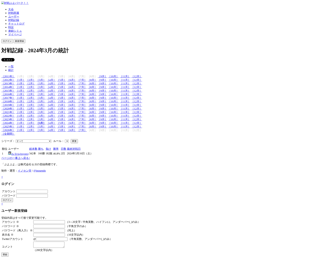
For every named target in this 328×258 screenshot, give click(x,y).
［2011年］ (8, 76)
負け (48, 148)
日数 (63, 148)
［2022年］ (8, 115)
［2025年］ (8, 126)
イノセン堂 (24, 170)
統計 (11, 70)
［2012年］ (8, 80)
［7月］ (82, 80)
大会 (11, 9)
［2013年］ (8, 83)
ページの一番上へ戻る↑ (15, 158)
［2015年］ (8, 90)
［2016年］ (8, 94)
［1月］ (20, 80)
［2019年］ (8, 105)
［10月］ (113, 76)
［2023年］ (8, 119)
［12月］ (136, 76)
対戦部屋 (13, 12)
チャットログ (16, 23)
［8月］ (92, 80)
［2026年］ (8, 130)
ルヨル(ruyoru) (20, 153)
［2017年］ (8, 97)
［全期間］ (8, 133)
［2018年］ (8, 101)
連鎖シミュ (15, 30)
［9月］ (102, 76)
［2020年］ (8, 108)
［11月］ (125, 76)
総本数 (33, 148)
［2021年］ (8, 112)
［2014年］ (8, 87)
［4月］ (51, 80)
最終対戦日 (74, 148)
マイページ (15, 34)
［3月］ (41, 80)
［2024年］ (8, 123)
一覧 (11, 66)
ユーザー (13, 16)
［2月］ (31, 80)
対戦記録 (13, 20)
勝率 (56, 148)
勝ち (41, 148)
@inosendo (39, 170)
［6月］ (72, 80)
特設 (11, 27)
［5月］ (61, 80)
